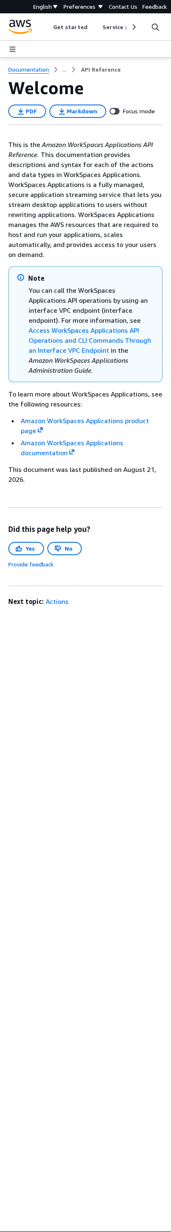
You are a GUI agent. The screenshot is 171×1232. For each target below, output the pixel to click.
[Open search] (155, 27)
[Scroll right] (133, 27)
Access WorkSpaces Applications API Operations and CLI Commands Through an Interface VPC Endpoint (90, 340)
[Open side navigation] (12, 49)
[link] (101, 69)
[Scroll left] (47, 27)
